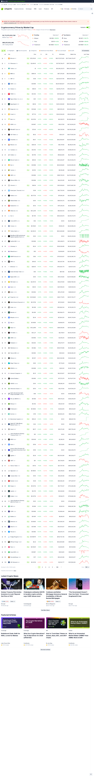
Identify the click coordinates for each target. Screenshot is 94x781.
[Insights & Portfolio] (92, 13)
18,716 (5, 4)
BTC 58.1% (47, 4)
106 (57, 567)
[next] (61, 567)
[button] (45, 610)
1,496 (14, 4)
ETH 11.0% (52, 4)
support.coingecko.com (10, 23)
